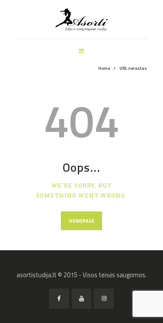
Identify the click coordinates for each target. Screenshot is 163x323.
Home (104, 68)
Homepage (81, 221)
